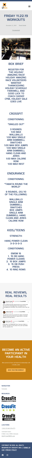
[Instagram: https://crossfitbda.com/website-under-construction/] (7, 455)
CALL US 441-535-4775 (8, 428)
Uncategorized (16, 30)
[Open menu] (29, 6)
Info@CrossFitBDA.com (8, 436)
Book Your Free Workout (16, 370)
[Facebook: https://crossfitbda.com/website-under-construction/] (3, 455)
